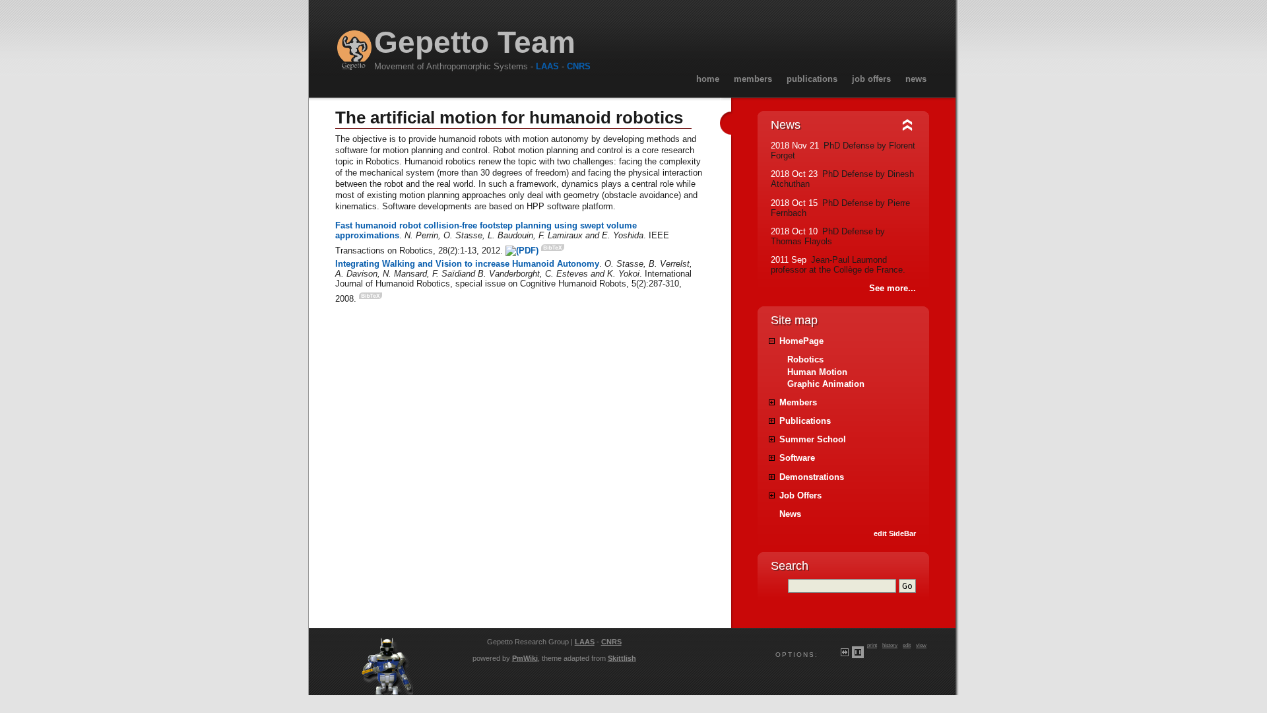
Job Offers (871, 79)
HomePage (801, 341)
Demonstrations (811, 477)
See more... (892, 288)
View (921, 645)
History (889, 645)
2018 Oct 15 (794, 203)
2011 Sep (788, 260)
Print (872, 645)
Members (753, 79)
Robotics (805, 359)
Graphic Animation (825, 384)
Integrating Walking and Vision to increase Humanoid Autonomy (467, 264)
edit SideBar (895, 533)
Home (707, 79)
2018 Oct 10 (794, 231)
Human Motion (817, 372)
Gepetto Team (474, 42)
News (915, 79)
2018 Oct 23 (794, 174)
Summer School (812, 439)
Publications (812, 79)
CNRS (579, 66)
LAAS (547, 66)
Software (797, 458)
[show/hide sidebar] (721, 124)
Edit (907, 645)
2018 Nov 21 (795, 146)
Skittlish (622, 658)
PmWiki (525, 658)
